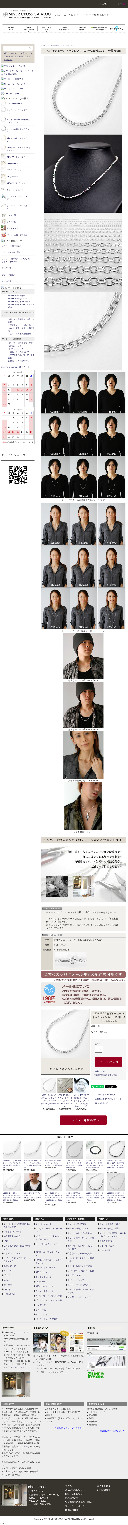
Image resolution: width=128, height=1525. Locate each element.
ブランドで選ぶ (107, 1246)
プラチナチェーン (44, 1277)
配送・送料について (75, 1493)
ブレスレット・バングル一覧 (49, 1300)
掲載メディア (10, 1266)
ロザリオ (9, 60)
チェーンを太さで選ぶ (110, 1228)
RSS (67, 1510)
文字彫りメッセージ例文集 (80, 1253)
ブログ (7, 1275)
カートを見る (103, 1485)
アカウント (105, 4)
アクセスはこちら (16, 1367)
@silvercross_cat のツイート (15, 367)
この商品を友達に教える (105, 1094)
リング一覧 (41, 1305)
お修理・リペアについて (79, 1297)
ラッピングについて (13, 1253)
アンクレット (42, 1314)
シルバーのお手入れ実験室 (80, 1266)
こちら (25, 1446)
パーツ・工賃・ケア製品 (47, 1319)
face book (8, 1285)
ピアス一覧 (41, 1310)
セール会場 (105, 1250)
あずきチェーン (68, 45)
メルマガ (8, 1271)
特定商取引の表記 (12, 1236)
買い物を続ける (101, 1103)
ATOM (74, 1510)
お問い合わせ (10, 1294)
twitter (6, 1280)
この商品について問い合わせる (108, 1099)
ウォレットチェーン (45, 1291)
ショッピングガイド (13, 1231)
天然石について (75, 1275)
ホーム (43, 45)
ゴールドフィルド (10, 56)
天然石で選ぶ (106, 1241)
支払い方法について (75, 1489)
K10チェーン (41, 1281)
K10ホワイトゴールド (45, 1286)
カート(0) (118, 4)
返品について (100, 1071)
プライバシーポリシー (76, 1506)
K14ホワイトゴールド (45, 1267)
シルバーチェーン (54, 45)
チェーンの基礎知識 (77, 1224)
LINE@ (7, 1289)
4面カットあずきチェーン (13, 53)
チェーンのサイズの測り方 (80, 1233)
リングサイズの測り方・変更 (81, 1271)
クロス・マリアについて (79, 1285)
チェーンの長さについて (79, 1228)
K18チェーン (41, 1272)
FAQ (6, 1241)
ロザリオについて (76, 1280)
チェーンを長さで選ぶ (110, 1224)
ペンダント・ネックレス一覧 (49, 1296)
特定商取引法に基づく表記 (105, 1075)
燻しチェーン (27, 53)
